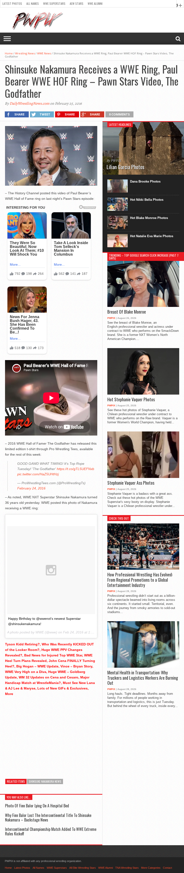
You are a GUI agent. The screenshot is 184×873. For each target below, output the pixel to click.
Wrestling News (25, 53)
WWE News (44, 53)
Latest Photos (12, 3)
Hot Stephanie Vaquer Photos (131, 399)
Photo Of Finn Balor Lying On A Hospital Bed (37, 806)
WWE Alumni (95, 3)
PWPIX (111, 318)
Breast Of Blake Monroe (126, 312)
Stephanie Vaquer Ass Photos (130, 483)
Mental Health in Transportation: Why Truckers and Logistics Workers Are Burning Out (142, 678)
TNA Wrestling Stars (127, 867)
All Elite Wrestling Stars (82, 867)
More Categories (151, 867)
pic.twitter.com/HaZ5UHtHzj (38, 474)
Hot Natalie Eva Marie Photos (151, 236)
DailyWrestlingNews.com (29, 103)
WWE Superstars (54, 3)
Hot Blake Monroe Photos (149, 218)
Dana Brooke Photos (145, 181)
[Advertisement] (51, 733)
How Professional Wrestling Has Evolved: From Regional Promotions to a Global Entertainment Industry (139, 580)
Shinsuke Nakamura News (45, 781)
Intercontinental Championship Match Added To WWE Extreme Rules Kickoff (50, 831)
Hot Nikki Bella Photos (146, 199)
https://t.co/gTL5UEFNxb (75, 469)
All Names (32, 3)
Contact (167, 867)
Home (9, 53)
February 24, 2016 (31, 488)
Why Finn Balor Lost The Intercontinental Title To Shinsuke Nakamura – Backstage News (48, 817)
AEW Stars (76, 3)
